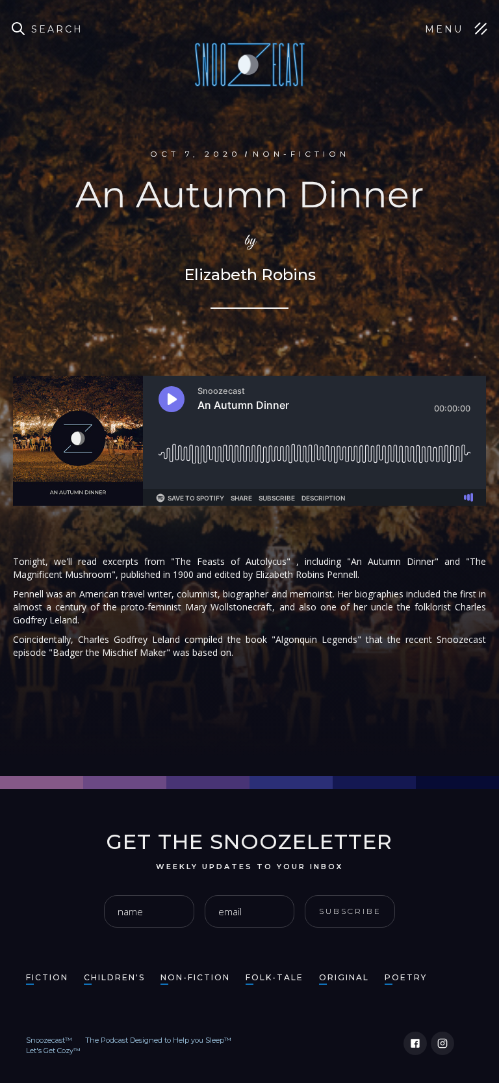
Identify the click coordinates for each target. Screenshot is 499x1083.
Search (57, 29)
